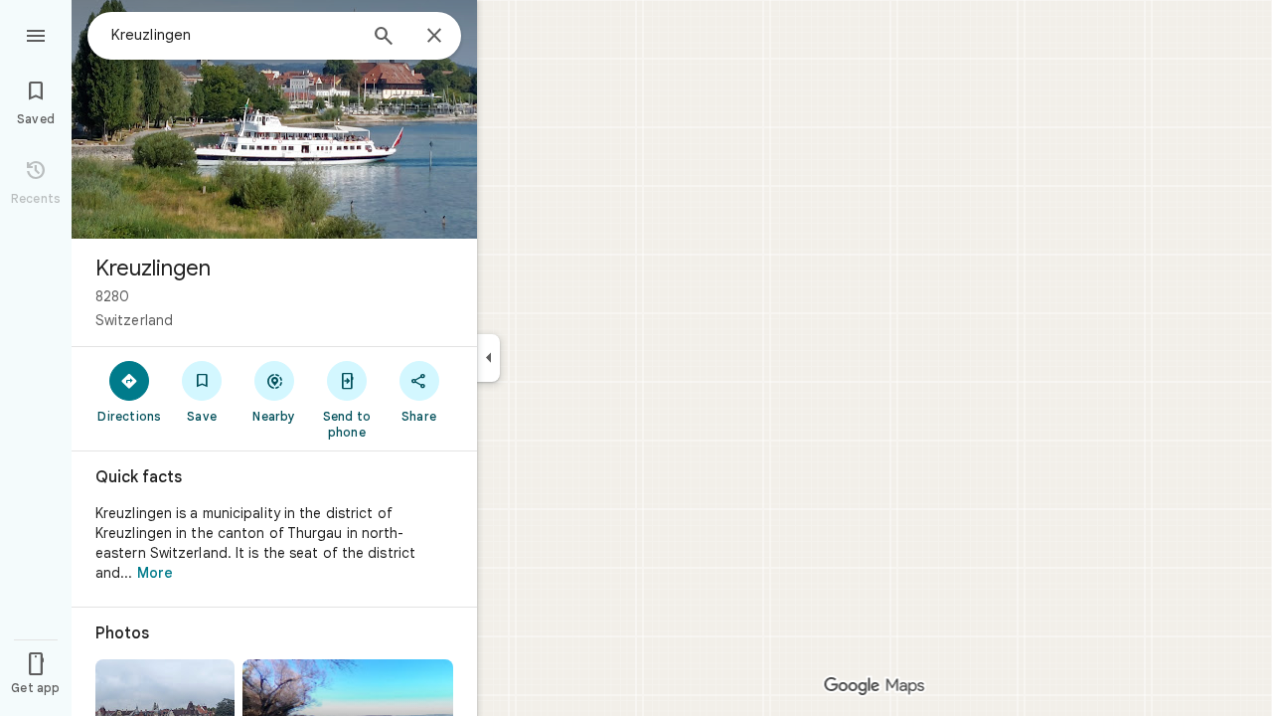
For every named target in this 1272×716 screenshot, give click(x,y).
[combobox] (233, 35)
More (155, 573)
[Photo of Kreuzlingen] (274, 119)
